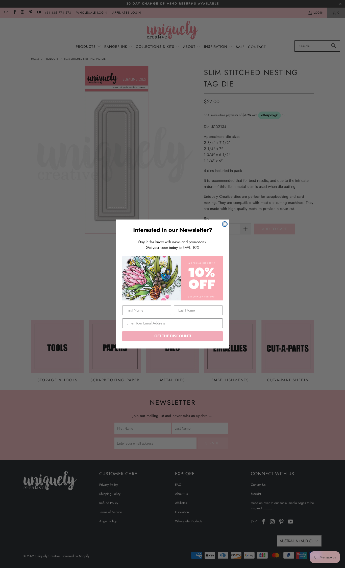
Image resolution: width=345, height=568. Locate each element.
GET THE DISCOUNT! (172, 336)
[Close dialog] (224, 224)
